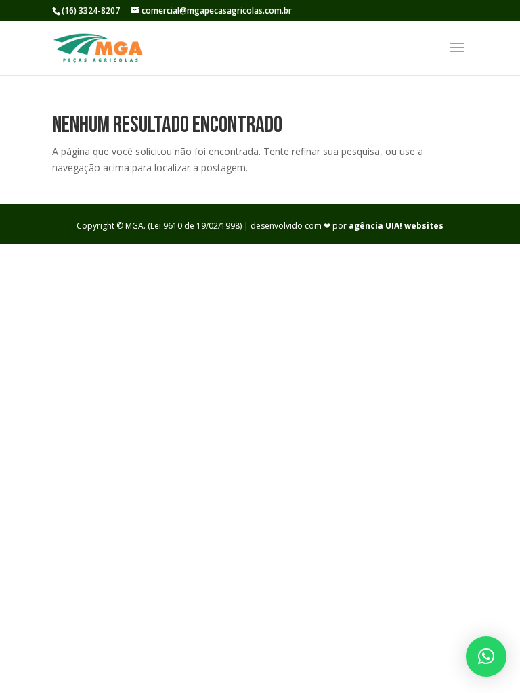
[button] (486, 656)
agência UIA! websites (396, 225)
